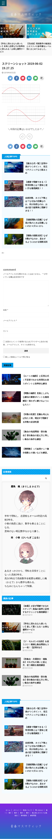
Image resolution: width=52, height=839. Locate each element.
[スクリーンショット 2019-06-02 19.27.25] (29, 78)
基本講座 (24, 815)
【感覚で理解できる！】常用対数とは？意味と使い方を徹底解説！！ (36, 185)
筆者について (27, 810)
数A (21, 813)
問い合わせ (39, 810)
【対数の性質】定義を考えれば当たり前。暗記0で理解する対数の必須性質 (36, 418)
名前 (5, 310)
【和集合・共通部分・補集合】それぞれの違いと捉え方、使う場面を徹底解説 (35, 662)
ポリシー (17, 810)
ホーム (8, 810)
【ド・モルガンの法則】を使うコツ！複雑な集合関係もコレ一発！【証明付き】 (36, 644)
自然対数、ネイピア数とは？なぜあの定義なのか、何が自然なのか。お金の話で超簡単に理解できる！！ (36, 204)
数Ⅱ (10, 813)
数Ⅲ (15, 813)
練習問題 (33, 815)
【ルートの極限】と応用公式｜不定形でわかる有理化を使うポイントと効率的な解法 (36, 380)
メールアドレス (10, 320)
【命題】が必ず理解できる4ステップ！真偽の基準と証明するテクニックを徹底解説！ (36, 609)
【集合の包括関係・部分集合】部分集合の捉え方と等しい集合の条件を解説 (36, 435)
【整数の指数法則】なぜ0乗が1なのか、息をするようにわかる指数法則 (36, 238)
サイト (5, 331)
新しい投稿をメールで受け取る (17, 357)
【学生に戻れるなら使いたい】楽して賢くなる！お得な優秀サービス (36, 626)
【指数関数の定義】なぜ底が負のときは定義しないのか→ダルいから (36, 222)
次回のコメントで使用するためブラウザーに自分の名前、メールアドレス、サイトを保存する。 (25, 343)
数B (27, 813)
